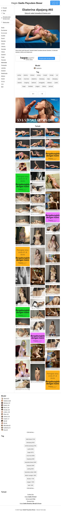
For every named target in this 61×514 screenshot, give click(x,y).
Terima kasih (30, 499)
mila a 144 (6, 407)
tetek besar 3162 (30, 439)
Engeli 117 (6, 418)
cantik (56, 82)
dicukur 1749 (30, 479)
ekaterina (34, 79)
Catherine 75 (7, 427)
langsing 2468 (30, 459)
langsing (26, 82)
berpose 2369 (30, 465)
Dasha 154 (6, 405)
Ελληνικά (4, 33)
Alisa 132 (6, 414)
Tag (4, 13)
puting (19, 75)
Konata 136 (7, 410)
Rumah (5, 8)
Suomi (3, 38)
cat (57, 75)
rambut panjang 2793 (30, 446)
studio (19, 79)
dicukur (32, 75)
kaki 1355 (30, 485)
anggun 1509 (30, 482)
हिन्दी (2, 87)
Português (4, 65)
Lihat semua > (30, 432)
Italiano (3, 76)
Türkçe (3, 52)
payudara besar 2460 (30, 462)
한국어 (3, 81)
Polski (2, 57)
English (3, 35)
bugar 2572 (31, 452)
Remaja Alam (30, 501)
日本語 (3, 44)
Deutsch (3, 70)
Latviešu (3, 68)
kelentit (19, 82)
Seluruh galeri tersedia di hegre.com (38, 13)
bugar (24, 86)
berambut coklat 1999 (30, 472)
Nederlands (4, 73)
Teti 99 (5, 421)
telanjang (41, 79)
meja (48, 79)
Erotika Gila (30, 494)
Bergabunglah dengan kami (55, 3)
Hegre (26, 3)
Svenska (3, 49)
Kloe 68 (6, 430)
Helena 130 (7, 416)
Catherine (38, 68)
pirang (38, 75)
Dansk (3, 79)
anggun (38, 86)
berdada (30, 86)
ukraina (26, 75)
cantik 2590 (30, 449)
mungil (45, 75)
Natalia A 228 (7, 401)
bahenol (34, 82)
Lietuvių (3, 46)
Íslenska (3, 41)
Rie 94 (5, 423)
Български (4, 30)
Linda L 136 (7, 412)
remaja (51, 75)
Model (4, 10)
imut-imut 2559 (30, 455)
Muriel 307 (6, 398)
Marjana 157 (7, 403)
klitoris (44, 86)
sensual (51, 86)
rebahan (49, 82)
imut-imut (26, 79)
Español (3, 54)
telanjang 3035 (30, 442)
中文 (2, 84)
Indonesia (4, 62)
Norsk (2, 27)
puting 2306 (30, 469)
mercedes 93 (7, 425)
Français (3, 60)
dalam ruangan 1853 (30, 475)
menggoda (41, 82)
